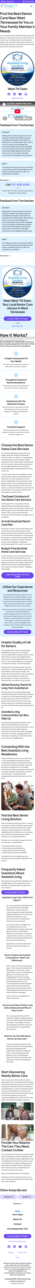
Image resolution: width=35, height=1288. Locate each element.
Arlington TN (8, 1197)
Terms (17, 1257)
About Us (17, 1219)
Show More (4, 180)
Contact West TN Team (17, 318)
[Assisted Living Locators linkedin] (14, 94)
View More (17, 1203)
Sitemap (11, 1252)
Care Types (17, 1214)
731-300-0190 (29, 1)
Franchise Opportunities (18, 1241)
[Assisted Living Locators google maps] (26, 94)
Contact (17, 1224)
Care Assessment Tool (17, 1229)
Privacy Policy (22, 1252)
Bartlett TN (26, 1197)
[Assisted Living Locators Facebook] (9, 94)
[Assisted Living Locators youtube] (20, 94)
